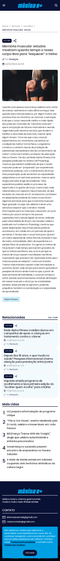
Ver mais (53, 317)
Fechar (30, 552)
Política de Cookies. (14, 545)
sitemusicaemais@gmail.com (22, 517)
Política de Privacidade (23, 542)
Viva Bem (6, 41)
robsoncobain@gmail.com (20, 521)
